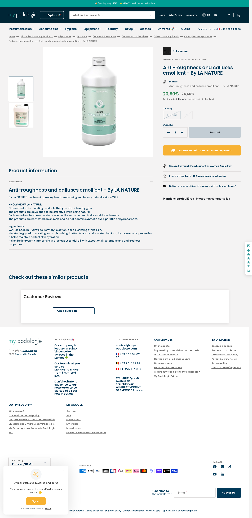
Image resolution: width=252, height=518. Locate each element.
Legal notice (168, 510)
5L (189, 116)
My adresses (73, 428)
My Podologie (30, 350)
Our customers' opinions (226, 367)
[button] (237, 15)
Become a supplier (222, 346)
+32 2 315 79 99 (130, 363)
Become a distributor (224, 350)
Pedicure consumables (21, 41)
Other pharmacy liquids (166, 36)
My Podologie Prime (166, 376)
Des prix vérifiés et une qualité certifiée (32, 419)
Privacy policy (76, 510)
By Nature (82, 36)
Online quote (162, 346)
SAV (68, 415)
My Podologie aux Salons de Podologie (32, 428)
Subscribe (229, 492)
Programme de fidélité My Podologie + (177, 371)
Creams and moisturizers (135, 36)
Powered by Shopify (25, 354)
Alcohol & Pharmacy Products (37, 36)
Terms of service (94, 510)
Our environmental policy (24, 415)
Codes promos (163, 363)
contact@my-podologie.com (126, 347)
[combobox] (112, 15)
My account (73, 419)
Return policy (219, 363)
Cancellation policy (186, 510)
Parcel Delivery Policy (224, 359)
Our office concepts (166, 354)
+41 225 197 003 (130, 369)
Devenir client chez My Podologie (86, 432)
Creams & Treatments (104, 36)
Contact (71, 411)
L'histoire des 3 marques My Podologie (32, 424)
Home (12, 36)
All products (64, 36)
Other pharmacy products (198, 36)
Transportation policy (224, 354)
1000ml (173, 116)
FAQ (11, 432)
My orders (72, 424)
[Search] (150, 15)
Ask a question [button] (67, 311)
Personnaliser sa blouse (168, 367)
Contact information (133, 510)
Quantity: (168, 125)
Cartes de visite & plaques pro (172, 359)
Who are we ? (16, 411)
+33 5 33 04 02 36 (128, 355)
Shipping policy (113, 510)
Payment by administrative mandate (176, 350)
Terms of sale (153, 510)
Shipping (183, 99)
